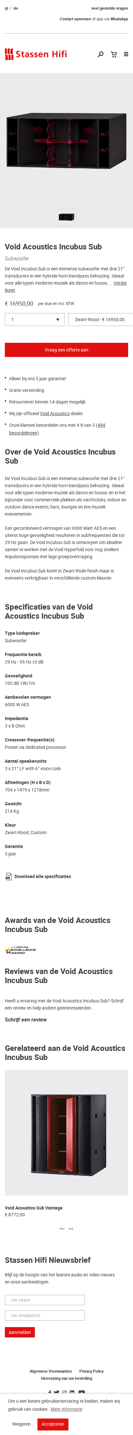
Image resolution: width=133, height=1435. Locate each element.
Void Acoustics (55, 413)
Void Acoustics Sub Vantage (34, 1208)
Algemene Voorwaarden (51, 1371)
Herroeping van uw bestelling (66, 1378)
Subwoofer (17, 258)
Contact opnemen (75, 19)
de (16, 8)
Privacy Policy (91, 1371)
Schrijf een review (26, 1020)
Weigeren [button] (21, 1424)
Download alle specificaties (43, 876)
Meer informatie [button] (66, 1409)
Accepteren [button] (53, 1424)
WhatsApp (119, 19)
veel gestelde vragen (109, 8)
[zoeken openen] (100, 54)
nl (6, 8)
